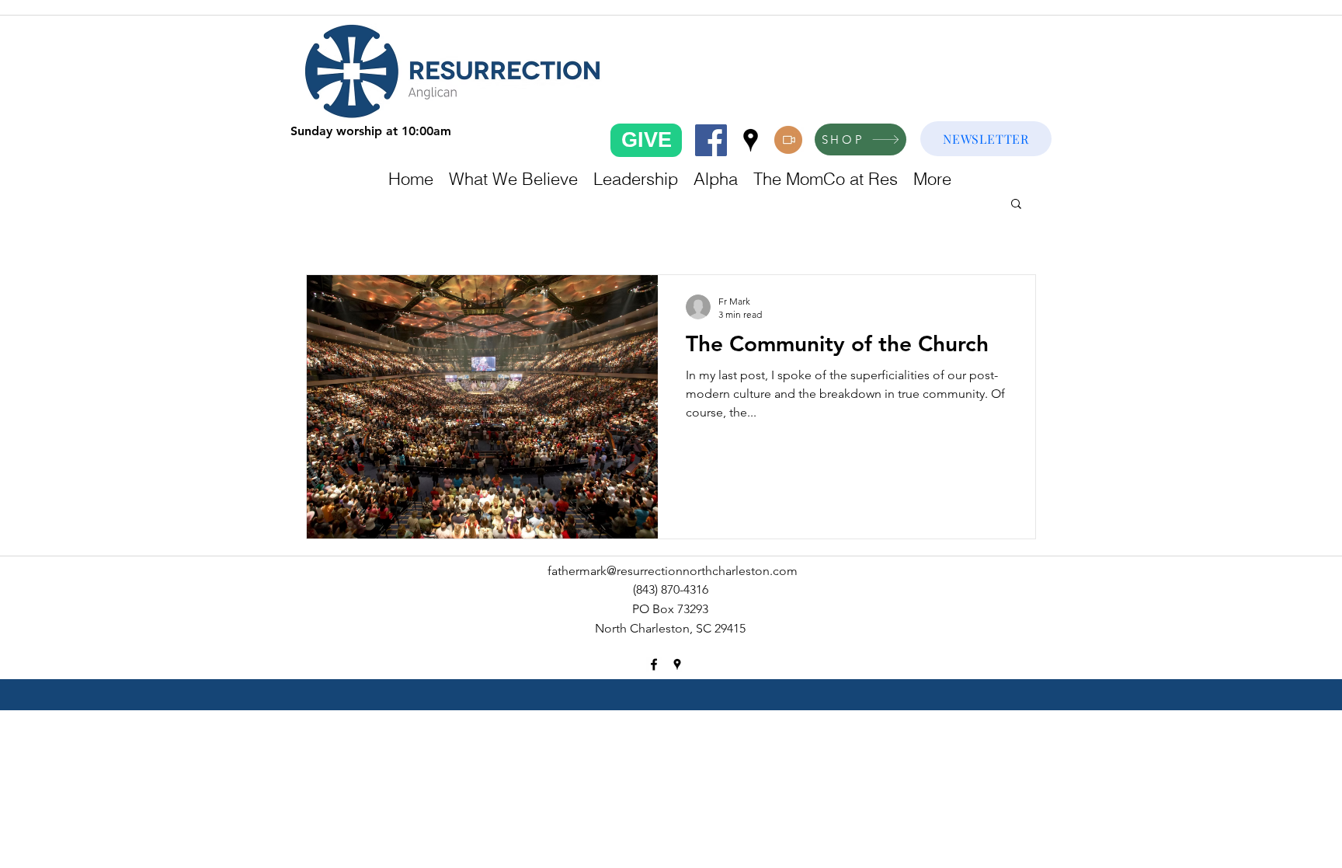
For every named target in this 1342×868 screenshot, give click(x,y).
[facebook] (711, 140)
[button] (1016, 205)
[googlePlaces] (751, 140)
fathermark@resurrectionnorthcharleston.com (673, 570)
